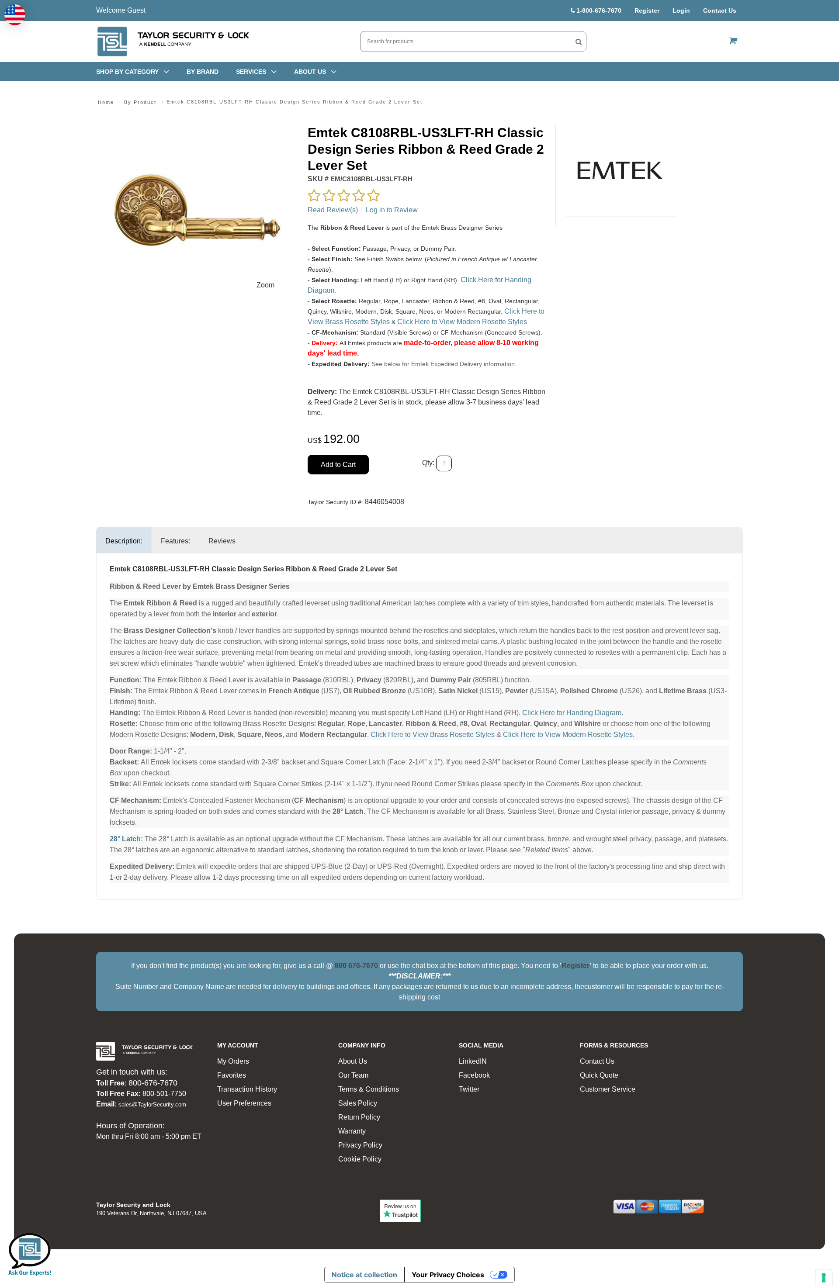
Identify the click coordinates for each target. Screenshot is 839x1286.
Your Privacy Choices (448, 1274)
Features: (175, 541)
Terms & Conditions (368, 1089)
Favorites (231, 1075)
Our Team (353, 1075)
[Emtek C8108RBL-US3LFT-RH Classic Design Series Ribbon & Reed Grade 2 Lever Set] (197, 129)
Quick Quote (599, 1075)
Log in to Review (392, 210)
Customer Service (607, 1089)
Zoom (265, 285)
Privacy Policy (360, 1145)
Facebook (474, 1075)
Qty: (428, 463)
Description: (123, 541)
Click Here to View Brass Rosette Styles (433, 734)
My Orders (233, 1061)
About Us (352, 1061)
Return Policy (359, 1117)
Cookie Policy (359, 1159)
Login (681, 10)
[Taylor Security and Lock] (172, 41)
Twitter (469, 1089)
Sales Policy (357, 1103)
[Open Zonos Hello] (14, 14)
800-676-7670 (152, 1083)
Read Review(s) (333, 210)
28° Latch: (126, 839)
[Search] (578, 41)
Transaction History (247, 1089)
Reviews (222, 541)
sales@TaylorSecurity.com (152, 1104)
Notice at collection (364, 1274)
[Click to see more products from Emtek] (620, 170)
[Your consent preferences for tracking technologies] (823, 1277)
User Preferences (244, 1103)
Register (646, 10)
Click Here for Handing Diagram (571, 712)
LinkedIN (473, 1061)
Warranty (352, 1131)
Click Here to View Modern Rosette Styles (462, 321)
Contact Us (719, 10)
